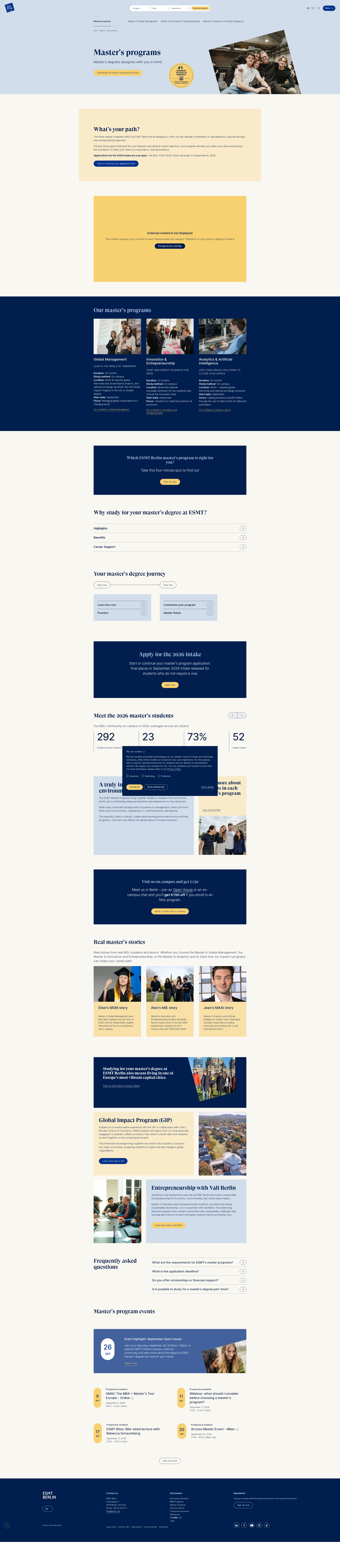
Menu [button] (327, 8)
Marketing (150, 776)
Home (96, 30)
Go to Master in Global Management (111, 409)
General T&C (123, 1527)
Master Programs (178, 1505)
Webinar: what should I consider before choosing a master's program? (214, 1398)
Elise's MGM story (113, 1008)
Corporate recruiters (179, 1511)
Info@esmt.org (113, 1511)
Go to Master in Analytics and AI (215, 410)
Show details (207, 787)
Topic (154, 8)
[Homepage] (10, 8)
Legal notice (111, 1527)
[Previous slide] (232, 715)
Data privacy (136, 1527)
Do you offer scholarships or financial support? (185, 1280)
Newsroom (175, 1514)
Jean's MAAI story (218, 1008)
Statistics (166, 776)
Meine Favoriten (313, 8)
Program (136, 8)
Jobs (172, 1521)
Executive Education (179, 1498)
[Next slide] (241, 715)
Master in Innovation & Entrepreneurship (180, 21)
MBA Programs (176, 1501)
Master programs (102, 21)
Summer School (177, 1508)
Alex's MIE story (164, 1008)
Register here (130, 1363)
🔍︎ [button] (319, 8)
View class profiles (212, 810)
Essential (134, 776)
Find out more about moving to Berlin (121, 1086)
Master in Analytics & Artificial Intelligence (223, 21)
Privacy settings (150, 1527)
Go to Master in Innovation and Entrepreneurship (161, 411)
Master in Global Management (143, 21)
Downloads (163, 1527)
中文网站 (174, 1517)
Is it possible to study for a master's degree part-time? (190, 1289)
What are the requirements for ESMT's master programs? (192, 1262)
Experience (176, 8)
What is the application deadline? (175, 1271)
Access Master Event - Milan (213, 1429)
